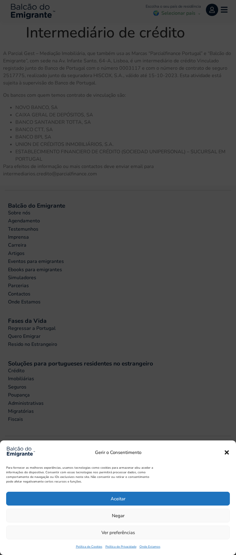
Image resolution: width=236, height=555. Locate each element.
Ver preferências (118, 533)
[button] (227, 452)
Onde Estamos (150, 547)
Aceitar (118, 499)
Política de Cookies (89, 547)
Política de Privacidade (120, 547)
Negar (118, 516)
